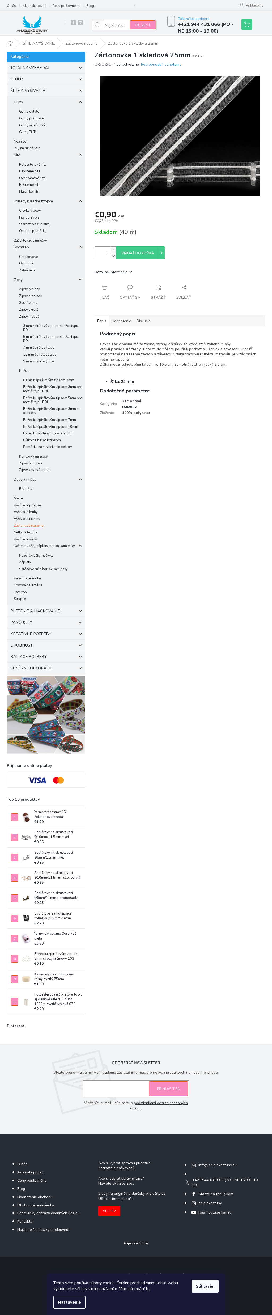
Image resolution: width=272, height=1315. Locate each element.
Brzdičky (25, 488)
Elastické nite (29, 191)
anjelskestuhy (210, 1203)
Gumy (18, 102)
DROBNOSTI (22, 645)
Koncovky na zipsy (33, 456)
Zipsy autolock (30, 296)
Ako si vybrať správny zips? (121, 1178)
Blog (90, 5)
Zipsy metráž (29, 316)
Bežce (23, 370)
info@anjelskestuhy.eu (217, 1165)
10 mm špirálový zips (40, 354)
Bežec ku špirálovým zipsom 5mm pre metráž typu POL (52, 400)
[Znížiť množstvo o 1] (113, 256)
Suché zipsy (28, 302)
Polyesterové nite (32, 164)
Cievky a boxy (30, 210)
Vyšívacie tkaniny (27, 518)
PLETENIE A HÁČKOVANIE (35, 611)
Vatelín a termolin (27, 578)
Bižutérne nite (29, 184)
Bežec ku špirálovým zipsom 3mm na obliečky (51, 411)
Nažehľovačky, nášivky (36, 555)
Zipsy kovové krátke (34, 470)
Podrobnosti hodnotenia (161, 64)
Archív (109, 1211)
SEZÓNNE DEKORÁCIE (31, 668)
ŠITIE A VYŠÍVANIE (27, 90)
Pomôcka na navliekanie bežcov (47, 447)
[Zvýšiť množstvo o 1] (113, 250)
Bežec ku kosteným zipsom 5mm (48, 433)
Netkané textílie (25, 532)
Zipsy (18, 279)
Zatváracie (27, 270)
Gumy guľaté (29, 111)
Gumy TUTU (28, 132)
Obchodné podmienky (35, 1205)
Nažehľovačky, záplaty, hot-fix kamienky (44, 546)
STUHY (16, 79)
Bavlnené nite (29, 171)
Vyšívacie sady (25, 539)
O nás (11, 5)
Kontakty (24, 1221)
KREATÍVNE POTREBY (30, 634)
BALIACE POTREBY (28, 656)
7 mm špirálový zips (38, 347)
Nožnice (20, 141)
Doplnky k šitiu (25, 479)
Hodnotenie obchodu (35, 1196)
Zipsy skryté (28, 309)
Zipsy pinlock (29, 289)
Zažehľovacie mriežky (30, 240)
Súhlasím (205, 1286)
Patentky (20, 592)
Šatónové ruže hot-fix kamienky (43, 569)
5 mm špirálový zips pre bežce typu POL (50, 338)
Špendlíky (21, 247)
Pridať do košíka (138, 253)
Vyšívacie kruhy (26, 512)
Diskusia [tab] (144, 320)
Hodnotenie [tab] (121, 320)
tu (148, 1289)
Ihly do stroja (29, 217)
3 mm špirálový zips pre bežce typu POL (50, 327)
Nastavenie (69, 1302)
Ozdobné (26, 263)
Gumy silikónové (32, 125)
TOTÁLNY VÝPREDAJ (29, 67)
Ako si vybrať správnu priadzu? (124, 1162)
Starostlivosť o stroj (34, 224)
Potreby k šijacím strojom (33, 201)
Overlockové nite (32, 178)
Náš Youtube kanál (214, 1212)
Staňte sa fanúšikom (215, 1194)
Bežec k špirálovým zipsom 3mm (48, 380)
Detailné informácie (111, 272)
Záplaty (25, 562)
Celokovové (28, 256)
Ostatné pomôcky (32, 231)
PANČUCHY (21, 622)
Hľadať (142, 25)
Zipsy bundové (30, 463)
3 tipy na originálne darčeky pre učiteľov (131, 1193)
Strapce (20, 598)
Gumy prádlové (31, 118)
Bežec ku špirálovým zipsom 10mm (50, 426)
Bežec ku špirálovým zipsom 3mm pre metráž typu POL (52, 389)
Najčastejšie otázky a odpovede (43, 1229)
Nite (17, 155)
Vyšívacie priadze (27, 505)
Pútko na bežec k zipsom (42, 440)
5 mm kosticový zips (39, 361)
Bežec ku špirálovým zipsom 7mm (49, 419)
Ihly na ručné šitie (27, 148)
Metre (18, 498)
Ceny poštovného (66, 5)
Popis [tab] (101, 320)
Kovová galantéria (28, 585)
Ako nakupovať (34, 5)
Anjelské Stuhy (136, 1243)
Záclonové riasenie (28, 525)
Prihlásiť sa (168, 1088)
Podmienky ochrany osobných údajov (48, 1213)
